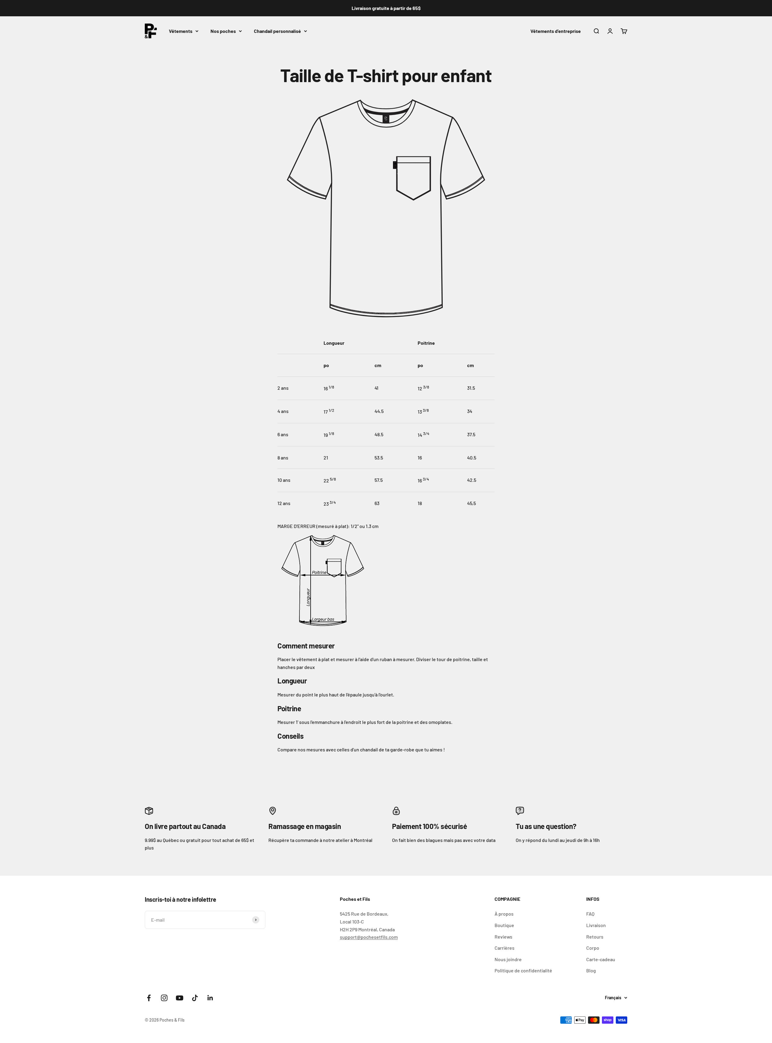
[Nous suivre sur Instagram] (164, 998)
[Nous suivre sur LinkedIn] (210, 998)
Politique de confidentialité (523, 970)
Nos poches (223, 31)
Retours (594, 936)
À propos (504, 914)
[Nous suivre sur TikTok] (195, 998)
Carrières (504, 948)
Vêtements (180, 31)
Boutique (504, 925)
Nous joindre (508, 959)
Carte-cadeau (600, 959)
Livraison (596, 925)
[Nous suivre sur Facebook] (149, 998)
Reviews (503, 936)
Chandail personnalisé (277, 31)
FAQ (590, 914)
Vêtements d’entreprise (555, 31)
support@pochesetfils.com (369, 937)
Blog (591, 970)
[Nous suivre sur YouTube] (180, 998)
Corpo (592, 948)
